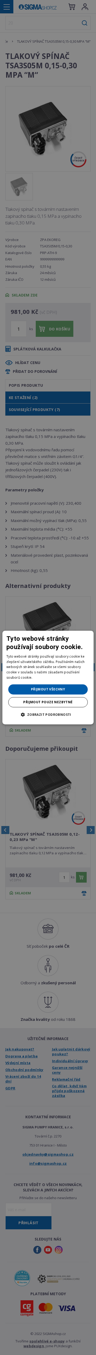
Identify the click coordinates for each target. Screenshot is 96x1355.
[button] (48, 714)
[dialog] (48, 678)
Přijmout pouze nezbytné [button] (48, 702)
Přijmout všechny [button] (48, 689)
